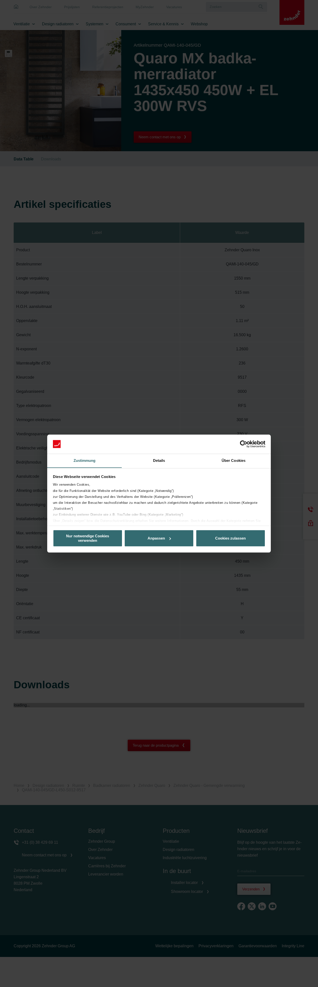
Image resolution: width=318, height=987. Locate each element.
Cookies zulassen (230, 538)
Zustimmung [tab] (85, 460)
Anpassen (156, 538)
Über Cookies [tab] (233, 460)
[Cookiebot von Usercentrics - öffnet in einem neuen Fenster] (243, 444)
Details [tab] (159, 460)
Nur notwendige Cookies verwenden (87, 538)
